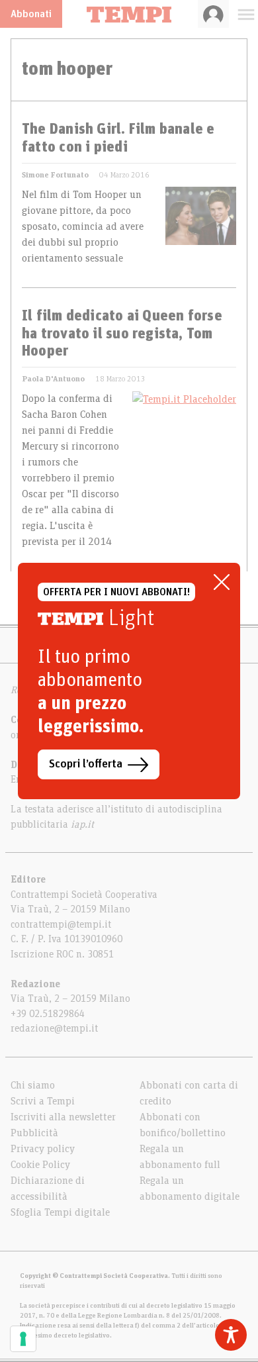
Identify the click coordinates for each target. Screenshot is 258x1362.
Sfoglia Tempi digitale (60, 1212)
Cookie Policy (40, 1164)
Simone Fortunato (55, 175)
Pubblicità (34, 1133)
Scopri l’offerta (85, 764)
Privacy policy (43, 1148)
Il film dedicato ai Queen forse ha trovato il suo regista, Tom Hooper (122, 334)
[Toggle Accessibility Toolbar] (231, 1335)
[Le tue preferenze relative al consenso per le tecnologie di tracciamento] (23, 1338)
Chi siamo (33, 1085)
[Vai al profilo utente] (213, 14)
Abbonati (31, 14)
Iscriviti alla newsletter (63, 1117)
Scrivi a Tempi (43, 1101)
